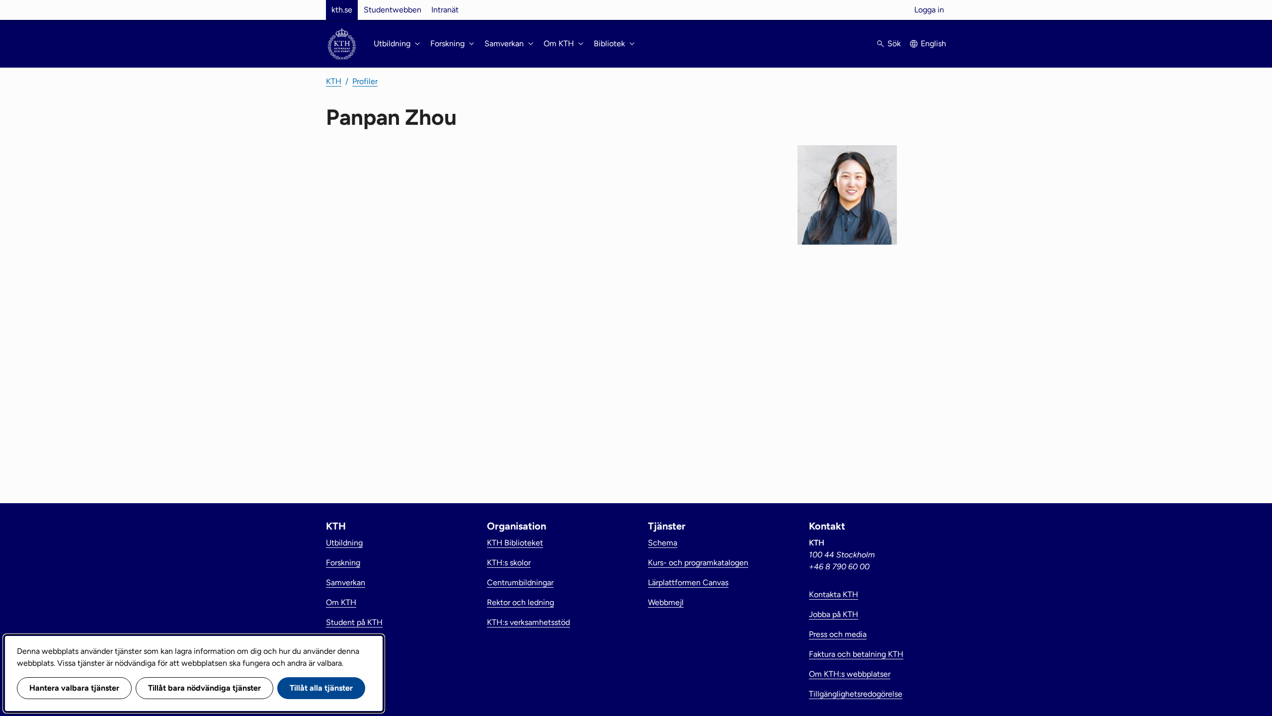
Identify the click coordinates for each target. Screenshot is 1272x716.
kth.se (341, 9)
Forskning (343, 562)
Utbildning (344, 542)
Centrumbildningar (520, 582)
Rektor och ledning (520, 602)
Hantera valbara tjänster (74, 688)
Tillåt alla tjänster (321, 688)
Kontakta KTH (833, 594)
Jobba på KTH (833, 614)
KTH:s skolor (509, 562)
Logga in (929, 9)
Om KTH (341, 602)
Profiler (365, 81)
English (933, 43)
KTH (333, 81)
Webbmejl (666, 602)
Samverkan (345, 582)
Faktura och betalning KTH (856, 654)
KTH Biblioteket (515, 542)
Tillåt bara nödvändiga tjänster (204, 688)
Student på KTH (354, 622)
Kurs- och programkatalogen (698, 562)
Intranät (445, 9)
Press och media (838, 634)
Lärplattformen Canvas (688, 582)
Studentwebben (392, 9)
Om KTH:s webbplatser (849, 674)
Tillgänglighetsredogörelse (855, 694)
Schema (662, 542)
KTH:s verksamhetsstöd (528, 622)
